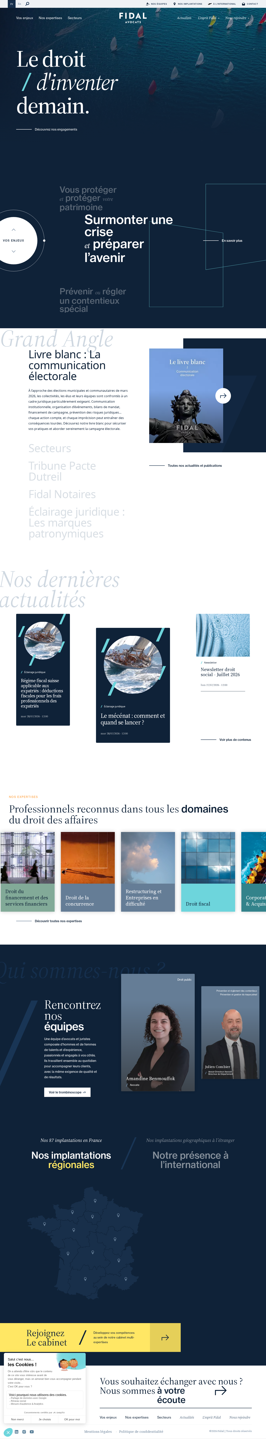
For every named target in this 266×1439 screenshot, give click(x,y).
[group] (74, 872)
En (19, 3)
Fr (11, 4)
